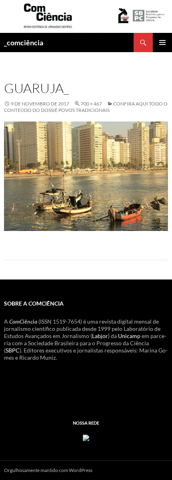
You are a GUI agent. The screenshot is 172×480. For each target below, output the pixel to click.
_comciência (23, 42)
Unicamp (129, 335)
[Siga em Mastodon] (86, 436)
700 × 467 (91, 104)
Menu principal (162, 42)
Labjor (100, 335)
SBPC (13, 350)
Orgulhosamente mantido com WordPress (48, 470)
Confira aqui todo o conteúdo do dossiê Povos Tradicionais (86, 107)
